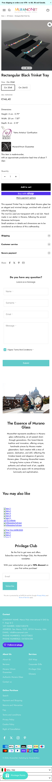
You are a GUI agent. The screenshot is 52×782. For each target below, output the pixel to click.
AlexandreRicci (34, 758)
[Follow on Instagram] (18, 738)
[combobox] (26, 770)
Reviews (6, 664)
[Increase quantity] (16, 176)
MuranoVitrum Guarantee (23, 146)
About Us (7, 659)
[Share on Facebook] (9, 263)
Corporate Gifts (35, 664)
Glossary (32, 673)
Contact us (7, 681)
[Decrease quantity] (4, 176)
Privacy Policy (41, 595)
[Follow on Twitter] (11, 738)
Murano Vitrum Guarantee (9, 671)
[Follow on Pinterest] (25, 738)
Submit (26, 363)
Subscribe (10, 586)
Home (2, 16)
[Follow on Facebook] (4, 738)
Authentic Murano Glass (13, 677)
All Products (10, 16)
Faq (4, 710)
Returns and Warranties (13, 705)
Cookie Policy (8, 724)
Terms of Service (24, 597)
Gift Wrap (33, 659)
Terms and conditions (12, 714)
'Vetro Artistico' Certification (25, 132)
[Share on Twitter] (14, 263)
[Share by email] (23, 263)
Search (5, 695)
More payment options (26, 197)
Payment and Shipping (12, 700)
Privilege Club (35, 669)
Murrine (12, 210)
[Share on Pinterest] (19, 263)
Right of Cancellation (11, 729)
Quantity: (5, 171)
